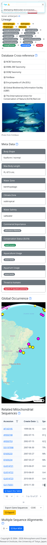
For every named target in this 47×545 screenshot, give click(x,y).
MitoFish (15, 3)
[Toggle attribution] (42, 400)
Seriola (39, 45)
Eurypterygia (8, 36)
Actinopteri (25, 24)
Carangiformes (9, 45)
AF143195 (8, 428)
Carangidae (25, 45)
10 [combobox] (7, 496)
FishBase (10, 77)
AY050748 (8, 435)
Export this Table (13, 491)
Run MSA (17, 528)
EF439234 (8, 460)
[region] (23, 352)
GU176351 (8, 484)
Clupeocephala (31, 30)
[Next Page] (40, 496)
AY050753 (8, 441)
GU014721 (8, 466)
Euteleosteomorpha (11, 33)
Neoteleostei (29, 33)
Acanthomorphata (10, 39)
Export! (10, 512)
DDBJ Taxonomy (13, 72)
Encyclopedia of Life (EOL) (18, 82)
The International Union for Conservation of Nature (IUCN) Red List (22, 97)
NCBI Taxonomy (13, 61)
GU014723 (8, 478)
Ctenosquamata (26, 36)
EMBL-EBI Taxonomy (15, 67)
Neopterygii (8, 27)
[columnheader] (31, 421)
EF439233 (8, 453)
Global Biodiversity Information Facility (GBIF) (23, 89)
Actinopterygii (9, 24)
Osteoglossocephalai (11, 30)
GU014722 (8, 472)
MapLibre (37, 400)
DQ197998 (8, 447)
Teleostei (22, 27)
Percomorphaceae (10, 42)
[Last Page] (23, 502)
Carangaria (28, 42)
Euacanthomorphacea (32, 39)
